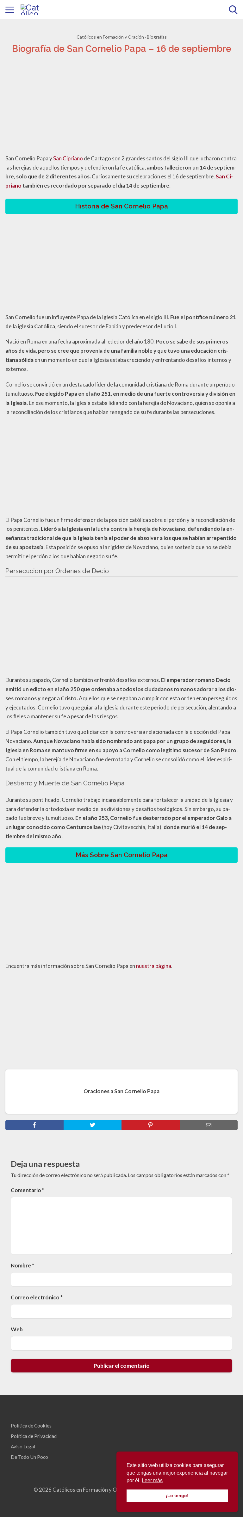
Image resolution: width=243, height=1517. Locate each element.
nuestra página (153, 966)
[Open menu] (9, 9)
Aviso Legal (23, 1446)
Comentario (27, 1190)
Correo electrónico (37, 1297)
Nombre (22, 1265)
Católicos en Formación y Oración (110, 37)
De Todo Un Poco (29, 1457)
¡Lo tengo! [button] (177, 1495)
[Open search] (233, 9)
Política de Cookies (31, 1425)
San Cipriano (68, 158)
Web (17, 1329)
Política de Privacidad (34, 1436)
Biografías (157, 37)
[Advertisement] (121, 106)
